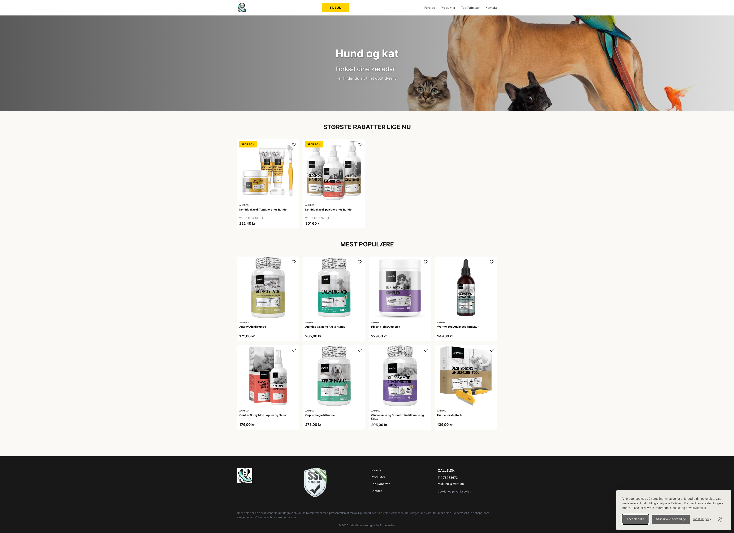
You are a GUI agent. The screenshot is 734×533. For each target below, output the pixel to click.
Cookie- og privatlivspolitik (454, 491)
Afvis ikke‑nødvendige (671, 519)
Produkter (448, 8)
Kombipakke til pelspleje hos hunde (328, 209)
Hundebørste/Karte (449, 415)
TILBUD (335, 8)
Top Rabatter (470, 8)
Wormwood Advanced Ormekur (458, 326)
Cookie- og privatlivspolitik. (688, 507)
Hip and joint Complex (385, 326)
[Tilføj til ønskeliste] (293, 144)
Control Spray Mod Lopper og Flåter (262, 415)
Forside (429, 8)
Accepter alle (635, 519)
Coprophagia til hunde (320, 415)
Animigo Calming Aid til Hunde (325, 326)
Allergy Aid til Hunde (252, 326)
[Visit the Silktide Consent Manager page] (720, 519)
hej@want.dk (454, 484)
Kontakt (491, 8)
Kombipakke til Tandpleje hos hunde (263, 209)
